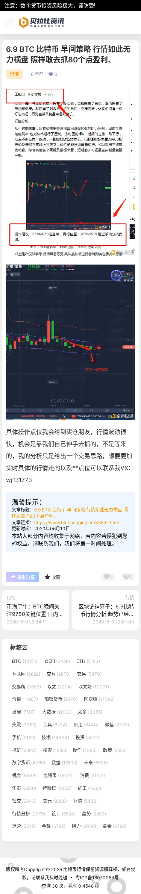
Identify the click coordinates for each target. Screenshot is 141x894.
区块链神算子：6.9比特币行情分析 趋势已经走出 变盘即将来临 (106, 613)
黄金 (114, 826)
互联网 (26, 674)
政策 (115, 750)
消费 (92, 775)
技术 (55, 737)
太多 (90, 712)
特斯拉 (56, 788)
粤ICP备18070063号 (97, 877)
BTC (25, 661)
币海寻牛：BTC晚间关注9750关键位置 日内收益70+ (35, 613)
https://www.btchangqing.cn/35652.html (76, 522)
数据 (64, 763)
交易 (89, 674)
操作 (85, 750)
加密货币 (60, 699)
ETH (88, 661)
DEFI (57, 661)
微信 (117, 725)
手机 (23, 737)
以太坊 (93, 687)
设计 (64, 814)
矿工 (89, 788)
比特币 (58, 775)
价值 (25, 699)
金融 (53, 826)
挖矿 (24, 750)
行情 (14, 74)
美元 (55, 801)
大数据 (56, 712)
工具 (55, 725)
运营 (23, 826)
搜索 (54, 750)
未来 (96, 763)
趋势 (94, 814)
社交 (24, 801)
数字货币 (28, 763)
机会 (24, 775)
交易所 (26, 687)
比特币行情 (74, 869)
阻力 (84, 826)
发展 (24, 712)
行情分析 (28, 814)
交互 (59, 674)
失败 (24, 725)
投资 (87, 737)
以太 (59, 687)
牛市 (24, 788)
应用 (86, 725)
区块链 (99, 699)
